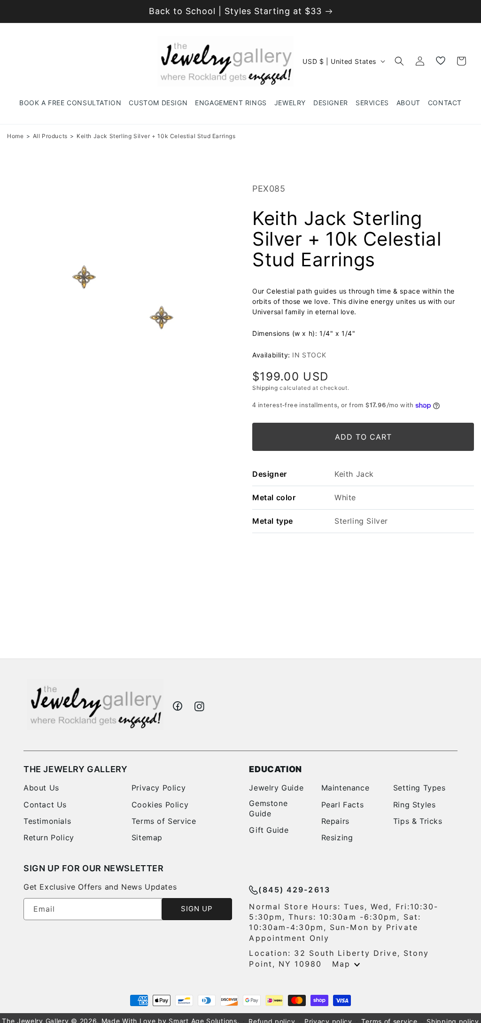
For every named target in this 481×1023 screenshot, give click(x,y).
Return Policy (48, 837)
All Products (50, 136)
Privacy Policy (159, 787)
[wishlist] (440, 61)
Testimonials (47, 821)
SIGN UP (197, 908)
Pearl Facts (342, 804)
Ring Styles (414, 804)
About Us (41, 787)
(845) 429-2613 (294, 889)
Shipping (265, 387)
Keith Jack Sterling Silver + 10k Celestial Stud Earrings (156, 136)
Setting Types (419, 787)
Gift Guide (268, 830)
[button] (290, 103)
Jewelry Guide (276, 787)
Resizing (337, 837)
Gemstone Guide (268, 808)
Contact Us (45, 804)
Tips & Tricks (417, 821)
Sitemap (147, 837)
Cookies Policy (160, 804)
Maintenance (345, 787)
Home (15, 136)
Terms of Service (164, 821)
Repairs (335, 821)
